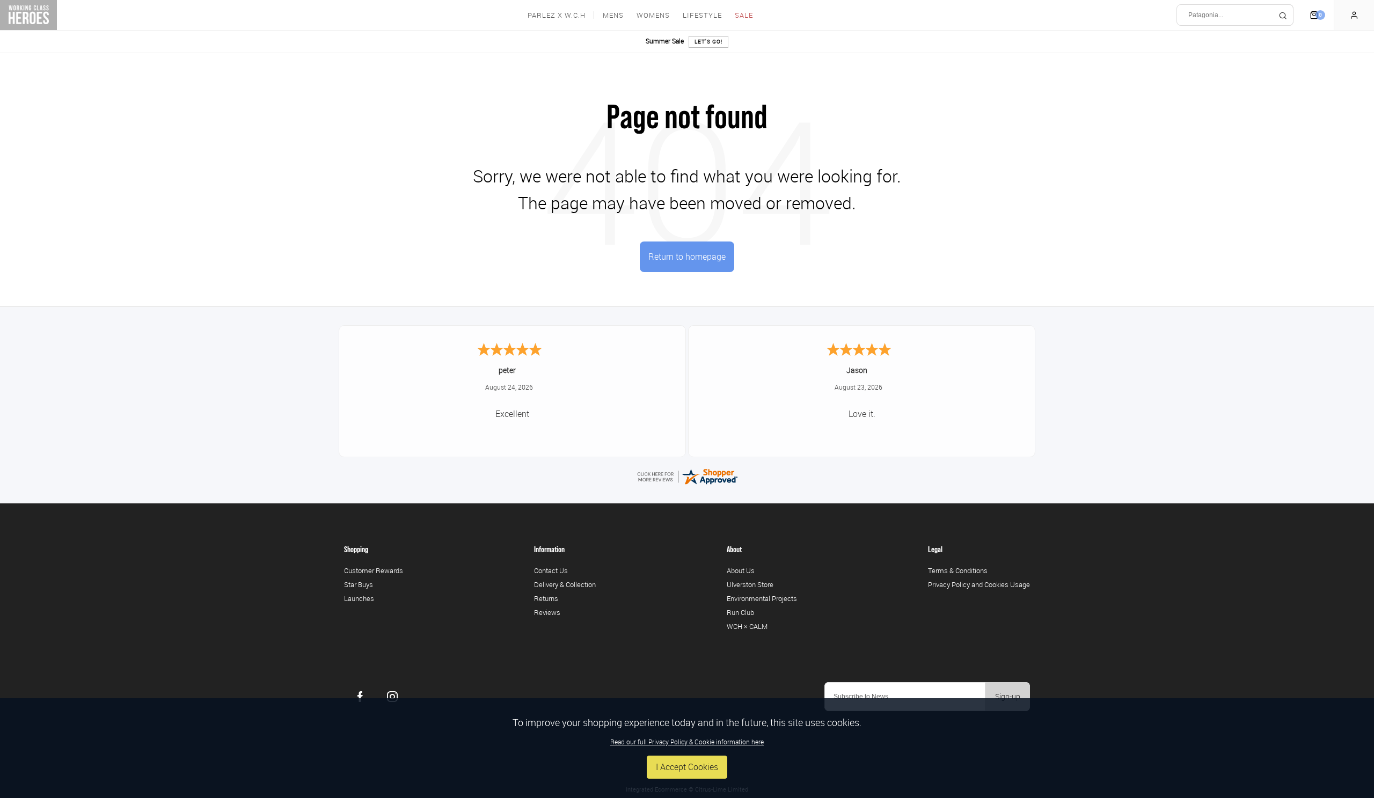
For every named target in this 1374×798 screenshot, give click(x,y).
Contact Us (551, 570)
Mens (613, 15)
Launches (359, 598)
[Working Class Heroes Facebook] (360, 696)
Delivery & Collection (565, 584)
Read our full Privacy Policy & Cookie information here (687, 741)
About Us (741, 570)
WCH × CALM (747, 626)
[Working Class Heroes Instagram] (392, 696)
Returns (546, 598)
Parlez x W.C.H (557, 15)
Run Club (740, 612)
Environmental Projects (762, 598)
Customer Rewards (373, 570)
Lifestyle (702, 15)
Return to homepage (687, 256)
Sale (744, 15)
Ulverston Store (750, 584)
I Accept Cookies (687, 767)
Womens (653, 15)
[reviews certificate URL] (687, 475)
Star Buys (358, 584)
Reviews (547, 612)
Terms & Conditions (958, 570)
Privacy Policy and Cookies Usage (979, 584)
